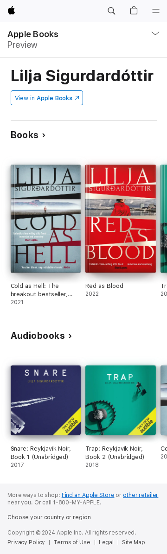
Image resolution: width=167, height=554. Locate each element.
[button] (111, 11)
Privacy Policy (26, 542)
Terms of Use (71, 542)
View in (44, 98)
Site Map (133, 542)
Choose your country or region (49, 517)
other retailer (140, 495)
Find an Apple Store (88, 495)
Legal (106, 542)
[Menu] (156, 11)
